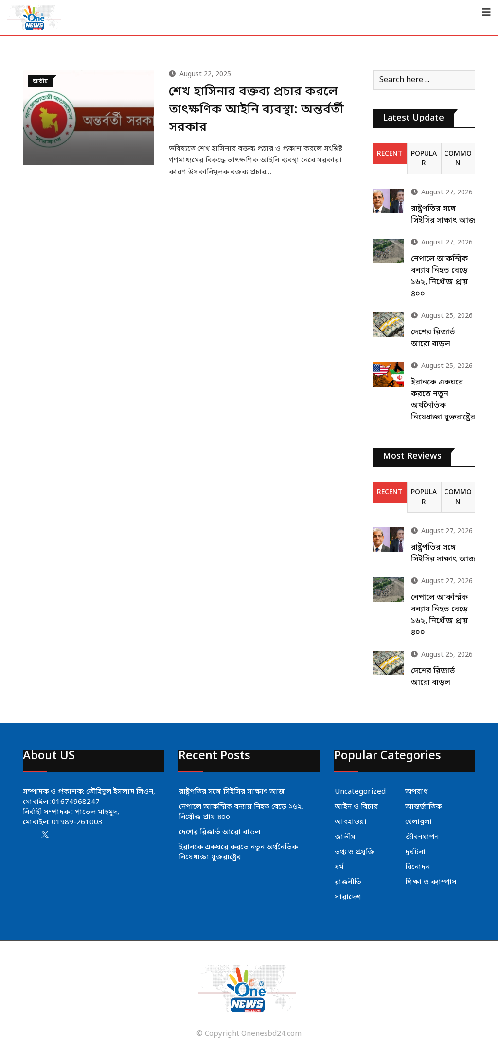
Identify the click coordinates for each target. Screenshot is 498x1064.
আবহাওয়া (351, 822)
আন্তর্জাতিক (423, 807)
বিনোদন (417, 867)
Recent (390, 153)
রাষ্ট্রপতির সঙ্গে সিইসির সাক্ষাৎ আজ (232, 792)
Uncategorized (360, 792)
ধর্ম (339, 867)
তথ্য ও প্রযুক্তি (354, 852)
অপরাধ (416, 792)
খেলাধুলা (418, 822)
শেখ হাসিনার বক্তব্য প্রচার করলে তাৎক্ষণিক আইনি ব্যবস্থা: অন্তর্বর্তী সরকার (256, 110)
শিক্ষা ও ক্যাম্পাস (431, 882)
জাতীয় (345, 837)
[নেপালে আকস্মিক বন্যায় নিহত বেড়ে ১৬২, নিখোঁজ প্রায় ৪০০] (388, 251)
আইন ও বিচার (356, 807)
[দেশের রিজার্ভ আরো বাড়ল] (388, 324)
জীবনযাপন (422, 837)
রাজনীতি (348, 882)
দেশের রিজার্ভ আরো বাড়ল (219, 832)
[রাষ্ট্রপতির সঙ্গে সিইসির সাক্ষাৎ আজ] (388, 201)
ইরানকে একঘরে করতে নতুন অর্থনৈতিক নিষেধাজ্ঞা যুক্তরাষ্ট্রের (238, 852)
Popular (424, 158)
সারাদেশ (348, 897)
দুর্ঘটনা (415, 852)
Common (458, 158)
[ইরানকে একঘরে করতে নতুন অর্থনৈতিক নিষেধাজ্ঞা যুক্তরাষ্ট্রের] (388, 374)
